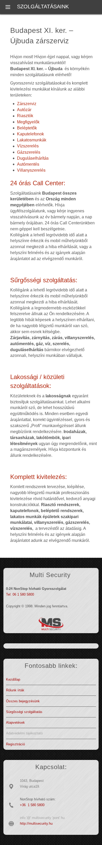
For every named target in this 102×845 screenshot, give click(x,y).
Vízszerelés (28, 146)
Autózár (24, 109)
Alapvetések (15, 722)
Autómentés (28, 164)
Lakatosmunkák (31, 140)
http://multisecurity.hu (36, 823)
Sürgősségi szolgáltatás (24, 712)
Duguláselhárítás (33, 158)
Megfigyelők (28, 122)
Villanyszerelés (31, 170)
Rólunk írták (15, 690)
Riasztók (25, 115)
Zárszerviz (26, 103)
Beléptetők (27, 128)
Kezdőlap (13, 679)
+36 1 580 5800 (32, 805)
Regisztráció (15, 744)
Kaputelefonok (30, 134)
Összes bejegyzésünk (23, 701)
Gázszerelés (28, 152)
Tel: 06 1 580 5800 (20, 594)
